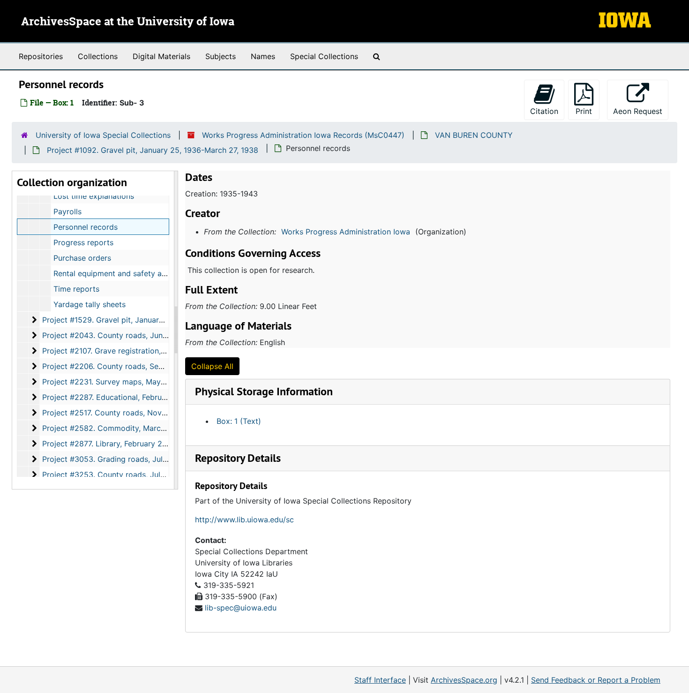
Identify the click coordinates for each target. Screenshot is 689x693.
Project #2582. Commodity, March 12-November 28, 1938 (145, 428)
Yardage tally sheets (89, 304)
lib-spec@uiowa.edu (241, 607)
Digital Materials (161, 56)
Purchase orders (82, 258)
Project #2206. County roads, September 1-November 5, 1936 (152, 366)
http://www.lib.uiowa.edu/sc (244, 519)
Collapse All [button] (212, 366)
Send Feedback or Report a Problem (595, 680)
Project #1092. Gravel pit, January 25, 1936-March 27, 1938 (152, 150)
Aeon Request (640, 111)
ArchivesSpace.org (464, 680)
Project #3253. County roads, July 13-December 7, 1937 (141, 474)
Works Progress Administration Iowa (345, 231)
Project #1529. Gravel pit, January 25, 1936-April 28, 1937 (145, 319)
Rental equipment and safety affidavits (122, 273)
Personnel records (85, 227)
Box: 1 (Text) (239, 421)
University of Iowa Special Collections (103, 135)
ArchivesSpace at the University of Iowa (127, 22)
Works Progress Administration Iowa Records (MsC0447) (303, 135)
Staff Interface (380, 680)
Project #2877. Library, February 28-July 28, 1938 (130, 443)
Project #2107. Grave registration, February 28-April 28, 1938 (150, 350)
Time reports (76, 289)
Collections (98, 56)
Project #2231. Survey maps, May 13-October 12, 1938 (138, 381)
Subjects (220, 56)
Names (263, 56)
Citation (544, 111)
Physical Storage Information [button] (264, 391)
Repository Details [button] (238, 458)
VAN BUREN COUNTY (474, 135)
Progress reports (83, 242)
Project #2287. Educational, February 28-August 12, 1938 (143, 397)
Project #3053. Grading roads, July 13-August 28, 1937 (140, 459)
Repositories (41, 56)
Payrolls (67, 211)
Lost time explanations (93, 196)
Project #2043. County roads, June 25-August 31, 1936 (140, 335)
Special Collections (324, 56)
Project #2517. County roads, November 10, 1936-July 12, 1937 (153, 412)
